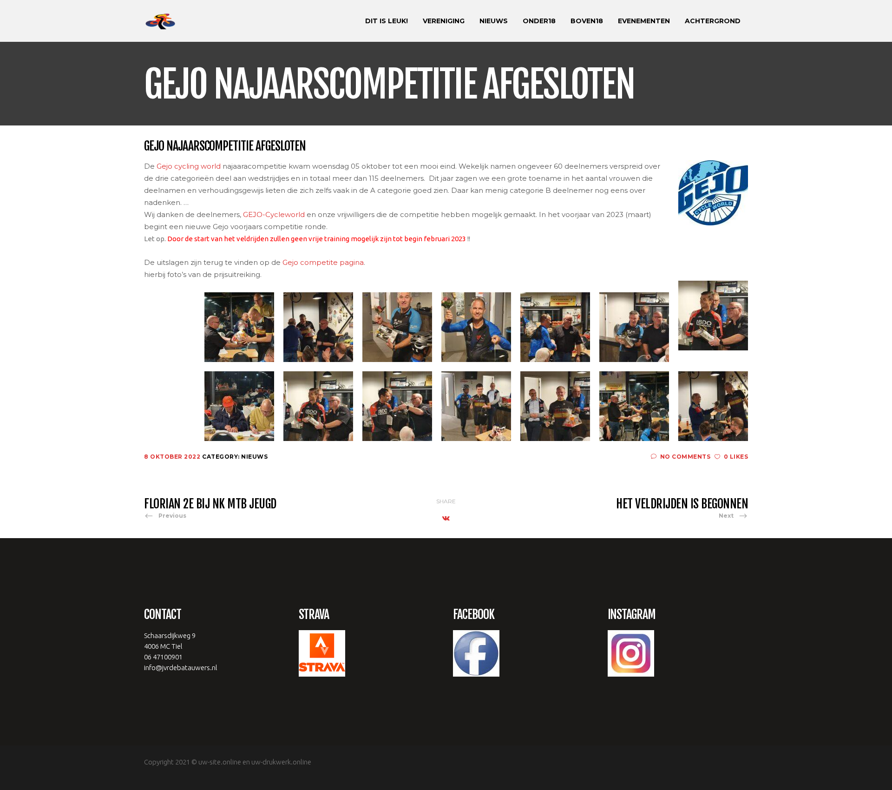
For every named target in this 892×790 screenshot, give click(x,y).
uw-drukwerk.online (281, 762)
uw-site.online (219, 762)
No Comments (685, 456)
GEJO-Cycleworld (274, 214)
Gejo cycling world (189, 166)
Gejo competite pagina (323, 262)
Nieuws (254, 456)
